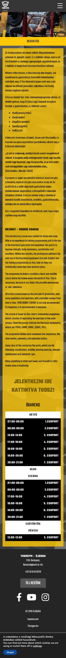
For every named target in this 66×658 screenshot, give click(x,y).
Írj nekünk (33, 583)
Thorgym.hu (33, 626)
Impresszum (33, 619)
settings (37, 646)
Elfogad (10, 652)
